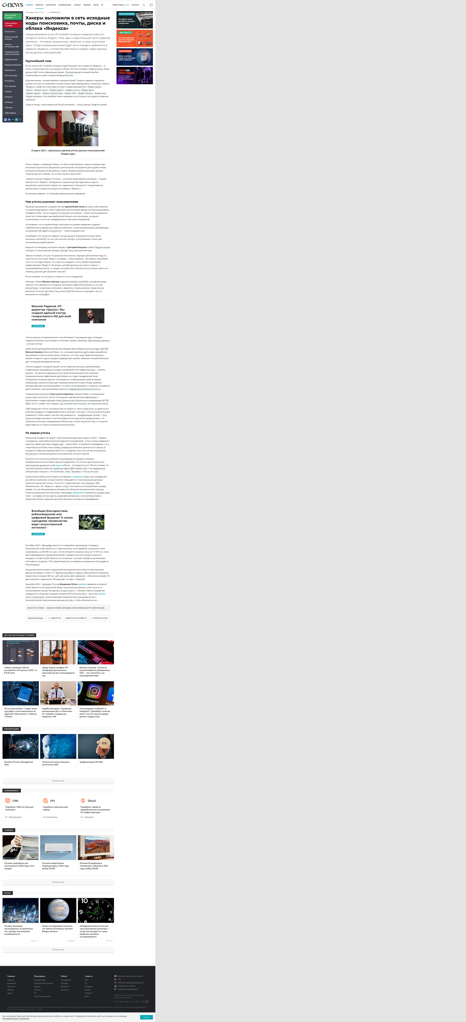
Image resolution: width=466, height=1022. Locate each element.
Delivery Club (81, 468)
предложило (79, 492)
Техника (37, 990)
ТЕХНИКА (87, 5)
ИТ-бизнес (9, 102)
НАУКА (96, 5)
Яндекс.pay (100, 93)
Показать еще (58, 781)
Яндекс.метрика (33, 96)
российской (52, 458)
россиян (69, 600)
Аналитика (51, 5)
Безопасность (10, 70)
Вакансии (65, 986)
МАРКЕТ (77, 5)
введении (78, 476)
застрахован (80, 385)
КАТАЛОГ (135, 5)
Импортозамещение (13, 65)
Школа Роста (10, 31)
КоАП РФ (70, 291)
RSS (119, 979)
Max (86, 980)
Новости (10, 980)
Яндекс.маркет (33, 93)
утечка (44, 236)
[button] (143, 5)
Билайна (76, 471)
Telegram (88, 993)
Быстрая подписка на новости (130, 976)
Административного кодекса (69, 572)
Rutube (88, 990)
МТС (98, 483)
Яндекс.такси (41, 90)
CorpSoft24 (83, 281)
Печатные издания (42, 996)
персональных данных (98, 340)
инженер (73, 281)
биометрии (38, 597)
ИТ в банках (9, 81)
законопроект (81, 545)
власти (56, 476)
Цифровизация (11, 59)
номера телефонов (62, 447)
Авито (58, 486)
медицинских (99, 468)
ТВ (102, 5)
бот (84, 86)
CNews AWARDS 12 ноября (11, 24)
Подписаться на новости (76, 618)
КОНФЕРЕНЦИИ (64, 5)
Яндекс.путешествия (52, 93)
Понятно (146, 1017)
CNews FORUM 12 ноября (10, 16)
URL (40, 230)
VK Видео (88, 986)
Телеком (8, 91)
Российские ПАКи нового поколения (12, 53)
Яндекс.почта (72, 90)
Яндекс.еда (58, 444)
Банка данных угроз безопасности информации (79, 400)
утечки (97, 412)
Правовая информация (127, 989)
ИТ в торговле (10, 86)
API (44, 239)
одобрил (82, 584)
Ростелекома (88, 483)
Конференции (40, 980)
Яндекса (97, 65)
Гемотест (44, 471)
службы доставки (61, 468)
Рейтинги (8, 107)
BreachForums (66, 75)
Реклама (64, 983)
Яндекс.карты (94, 86)
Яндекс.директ (56, 90)
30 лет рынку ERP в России (11, 38)
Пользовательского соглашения (15, 1018)
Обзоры (10, 990)
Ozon (66, 486)
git (46, 291)
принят (102, 593)
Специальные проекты (43, 983)
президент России (50, 584)
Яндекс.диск (87, 90)
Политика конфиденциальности (131, 982)
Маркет (37, 986)
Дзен (87, 996)
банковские (31, 453)
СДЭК (71, 468)
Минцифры (47, 545)
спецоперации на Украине (71, 458)
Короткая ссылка (100, 618)
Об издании (66, 980)
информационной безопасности (84, 389)
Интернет (8, 97)
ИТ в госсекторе (11, 75)
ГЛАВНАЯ (29, 5)
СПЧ (70, 593)
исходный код (45, 227)
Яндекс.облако (85, 93)
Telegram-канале (102, 247)
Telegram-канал (95, 69)
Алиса (29, 90)
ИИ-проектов (72, 265)
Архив (9, 993)
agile (85, 352)
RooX (47, 394)
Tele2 (67, 471)
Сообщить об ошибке (126, 986)
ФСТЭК (105, 400)
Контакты (65, 990)
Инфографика (10, 113)
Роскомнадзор (32, 564)
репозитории (31, 288)
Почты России (91, 471)
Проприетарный (73, 72)
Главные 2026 (12, 45)
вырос (59, 465)
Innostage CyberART (99, 348)
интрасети (56, 230)
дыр (90, 337)
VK (42, 486)
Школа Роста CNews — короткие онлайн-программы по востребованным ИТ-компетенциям (65, 608)
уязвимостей (65, 358)
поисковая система (55, 86)
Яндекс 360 (70, 93)
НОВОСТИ (39, 5)
